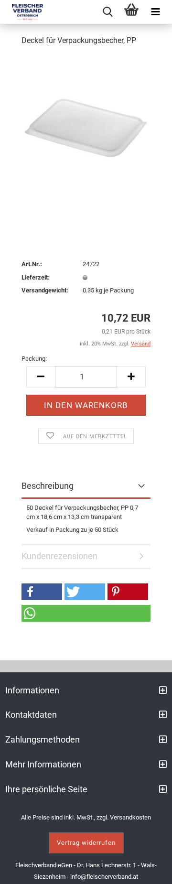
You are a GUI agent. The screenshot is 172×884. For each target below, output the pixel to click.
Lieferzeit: (36, 277)
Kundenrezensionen (59, 556)
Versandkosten (130, 817)
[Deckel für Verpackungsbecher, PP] (86, 125)
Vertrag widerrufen (86, 842)
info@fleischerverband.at (104, 876)
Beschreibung (48, 486)
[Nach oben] (153, 869)
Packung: (34, 358)
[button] (42, 591)
